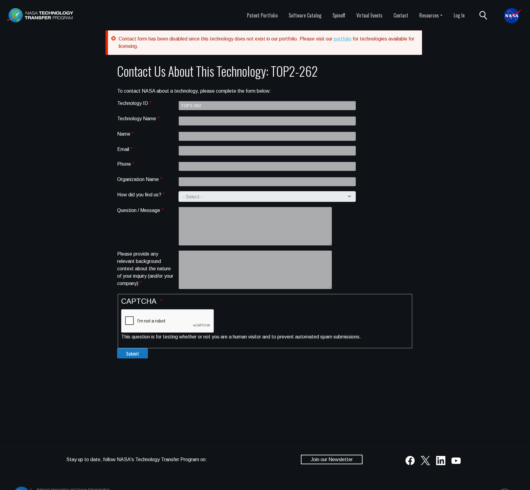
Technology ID (132, 103)
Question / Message (138, 210)
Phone (124, 164)
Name (123, 134)
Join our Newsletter (332, 459)
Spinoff (338, 15)
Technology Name (136, 118)
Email (123, 149)
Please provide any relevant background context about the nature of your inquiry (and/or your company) (145, 268)
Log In (459, 15)
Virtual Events (369, 15)
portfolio (342, 38)
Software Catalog (305, 15)
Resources (429, 15)
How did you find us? (139, 194)
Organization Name (138, 179)
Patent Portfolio (262, 15)
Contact (401, 15)
